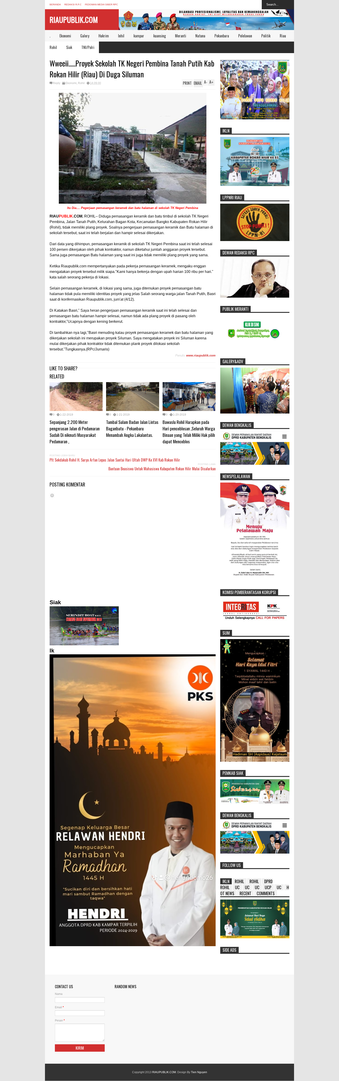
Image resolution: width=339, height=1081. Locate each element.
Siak (69, 47)
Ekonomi (65, 36)
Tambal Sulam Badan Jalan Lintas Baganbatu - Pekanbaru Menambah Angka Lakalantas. (132, 428)
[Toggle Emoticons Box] (52, 495)
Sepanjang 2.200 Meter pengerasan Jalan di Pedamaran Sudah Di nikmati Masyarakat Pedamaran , (75, 431)
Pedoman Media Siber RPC (101, 4)
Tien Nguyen (199, 1072)
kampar (139, 36)
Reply (56, 83)
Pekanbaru (221, 36)
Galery (84, 36)
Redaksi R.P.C (72, 4)
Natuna (200, 36)
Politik (266, 36)
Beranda (55, 4)
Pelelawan (245, 36)
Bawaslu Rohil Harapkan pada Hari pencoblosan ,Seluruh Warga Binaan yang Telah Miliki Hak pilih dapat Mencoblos (189, 431)
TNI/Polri (87, 47)
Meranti (180, 36)
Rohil (53, 47)
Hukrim (103, 36)
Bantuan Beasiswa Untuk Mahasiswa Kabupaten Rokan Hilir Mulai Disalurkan (162, 468)
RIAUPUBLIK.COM (74, 19)
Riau (283, 36)
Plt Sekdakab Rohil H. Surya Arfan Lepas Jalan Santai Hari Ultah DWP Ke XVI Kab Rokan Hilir (115, 460)
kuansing (159, 36)
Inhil (121, 36)
